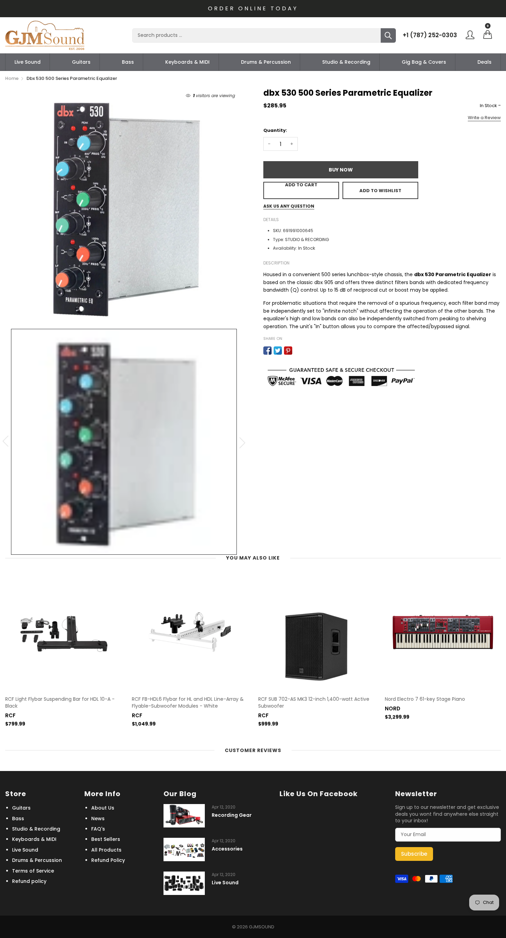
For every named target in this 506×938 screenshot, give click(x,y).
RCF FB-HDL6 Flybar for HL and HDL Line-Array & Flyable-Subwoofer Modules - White (188, 702)
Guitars (81, 62)
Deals (484, 62)
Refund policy (29, 881)
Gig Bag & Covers (424, 62)
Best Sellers (105, 839)
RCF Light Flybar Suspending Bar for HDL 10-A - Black (60, 702)
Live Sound (27, 62)
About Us (102, 807)
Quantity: (275, 130)
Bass (128, 62)
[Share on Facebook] (267, 350)
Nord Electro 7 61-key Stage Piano (425, 699)
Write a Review (484, 117)
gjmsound (261, 927)
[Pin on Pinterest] (288, 350)
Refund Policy (108, 860)
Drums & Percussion (266, 62)
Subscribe (414, 853)
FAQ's (98, 828)
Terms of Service (33, 870)
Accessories (227, 849)
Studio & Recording (346, 62)
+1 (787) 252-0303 (430, 35)
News (98, 818)
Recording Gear (232, 815)
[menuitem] (27, 62)
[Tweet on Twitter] (278, 350)
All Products (106, 849)
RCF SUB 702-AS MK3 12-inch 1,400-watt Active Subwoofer (313, 702)
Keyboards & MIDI (187, 62)
